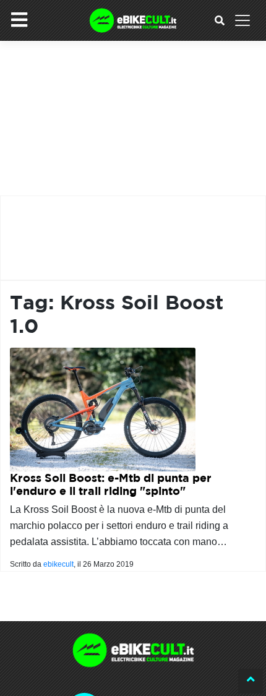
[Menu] (19, 20)
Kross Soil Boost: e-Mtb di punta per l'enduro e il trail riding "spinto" (111, 484)
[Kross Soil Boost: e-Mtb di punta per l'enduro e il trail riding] (102, 408)
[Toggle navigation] (242, 20)
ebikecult (58, 564)
